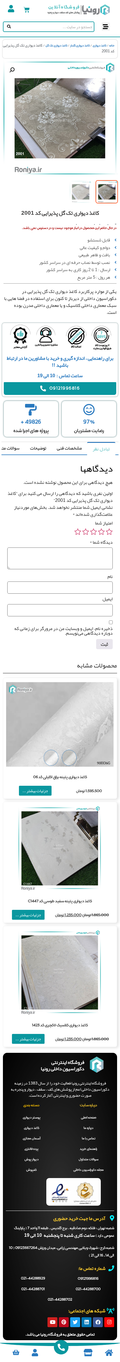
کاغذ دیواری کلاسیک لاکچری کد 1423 (60, 1025)
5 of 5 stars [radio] (77, 531)
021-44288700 (88, 1289)
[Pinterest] (64, 1322)
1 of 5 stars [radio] (109, 531)
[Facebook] (98, 1322)
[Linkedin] (86, 1322)
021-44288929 (33, 1278)
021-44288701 (33, 1289)
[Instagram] (109, 1322)
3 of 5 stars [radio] (93, 531)
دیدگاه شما (101, 542)
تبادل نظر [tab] (101, 449)
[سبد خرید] (27, 10)
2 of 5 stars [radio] (101, 531)
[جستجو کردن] (7, 26)
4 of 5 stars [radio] (85, 531)
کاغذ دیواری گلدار (80, 46)
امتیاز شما (104, 523)
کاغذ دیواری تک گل (56, 46)
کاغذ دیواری (99, 46)
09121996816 (88, 1279)
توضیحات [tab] (38, 448)
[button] (106, 26)
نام (110, 576)
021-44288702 (60, 1299)
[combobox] (53, 26)
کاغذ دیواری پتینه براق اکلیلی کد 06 (60, 777)
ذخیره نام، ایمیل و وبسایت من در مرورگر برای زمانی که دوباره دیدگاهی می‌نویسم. (63, 631)
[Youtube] (52, 1322)
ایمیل (108, 599)
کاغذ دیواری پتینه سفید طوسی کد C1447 (60, 901)
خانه (111, 46)
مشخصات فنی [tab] (69, 448)
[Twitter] (75, 1322)
